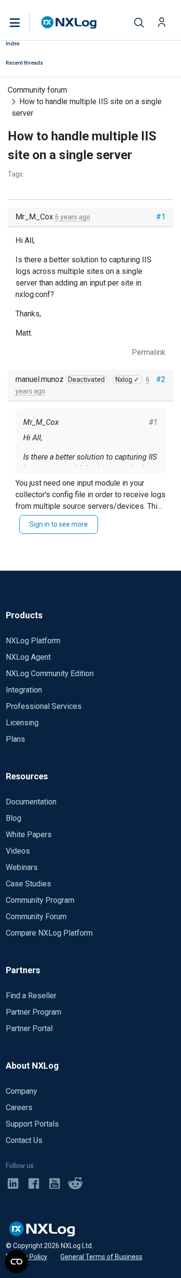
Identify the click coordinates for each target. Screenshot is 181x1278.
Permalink (149, 352)
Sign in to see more (58, 524)
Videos (18, 851)
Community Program (40, 900)
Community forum (37, 90)
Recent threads (24, 63)
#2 (161, 379)
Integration (24, 689)
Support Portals (32, 1123)
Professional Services (44, 706)
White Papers (29, 834)
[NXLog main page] (69, 22)
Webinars (22, 867)
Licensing (22, 722)
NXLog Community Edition (50, 673)
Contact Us (24, 1140)
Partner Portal (29, 1028)
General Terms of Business (101, 1257)
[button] (25, 22)
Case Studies (28, 883)
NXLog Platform (33, 640)
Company (21, 1091)
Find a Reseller (31, 995)
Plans (15, 739)
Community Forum (36, 916)
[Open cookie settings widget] (16, 1261)
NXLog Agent (28, 657)
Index (13, 44)
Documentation (31, 801)
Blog (13, 818)
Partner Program (33, 1012)
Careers (19, 1107)
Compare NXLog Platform (49, 933)
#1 (161, 216)
